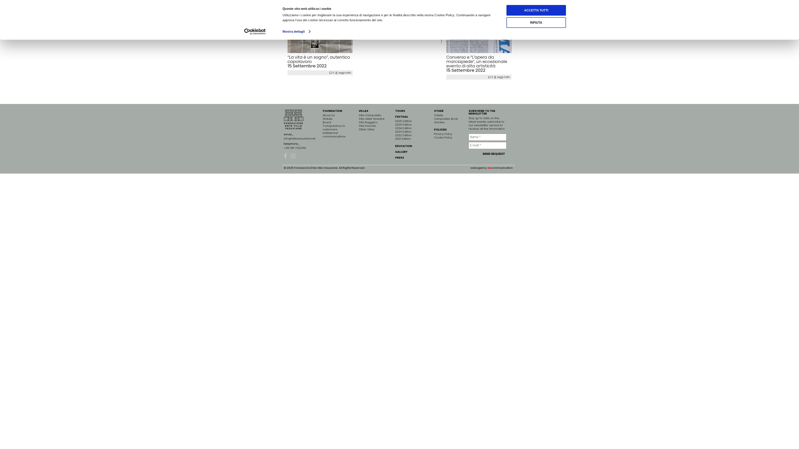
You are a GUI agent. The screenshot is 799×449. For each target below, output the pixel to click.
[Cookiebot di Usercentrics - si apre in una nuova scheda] (255, 31)
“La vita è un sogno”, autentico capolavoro (319, 59)
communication (502, 168)
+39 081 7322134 (295, 148)
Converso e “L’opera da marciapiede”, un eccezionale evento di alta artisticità (476, 61)
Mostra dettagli (294, 31)
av (489, 168)
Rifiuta (536, 22)
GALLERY (401, 152)
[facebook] (285, 156)
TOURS (400, 111)
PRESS (399, 158)
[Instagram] (293, 156)
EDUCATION (403, 146)
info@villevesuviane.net (299, 139)
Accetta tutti (536, 10)
